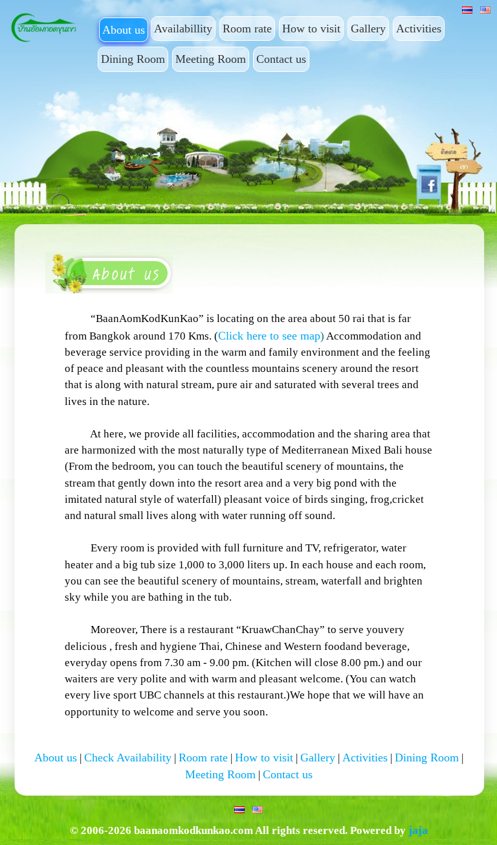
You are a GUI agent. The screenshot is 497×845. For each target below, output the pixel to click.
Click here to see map (269, 335)
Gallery (368, 28)
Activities (418, 28)
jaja (418, 830)
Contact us (281, 58)
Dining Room (133, 58)
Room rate (247, 28)
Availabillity (183, 28)
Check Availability (127, 757)
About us (123, 29)
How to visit (311, 28)
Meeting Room (210, 58)
